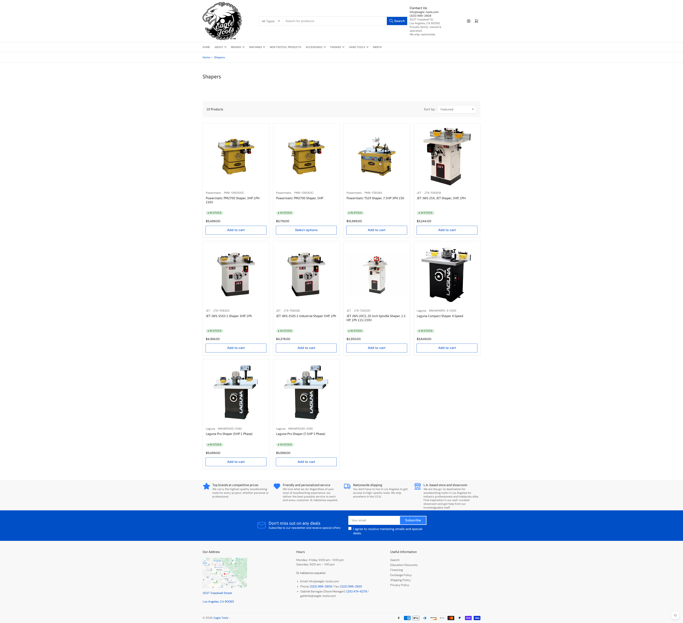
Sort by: (429, 109)
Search (394, 560)
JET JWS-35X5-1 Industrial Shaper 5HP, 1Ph (306, 316)
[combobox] (345, 21)
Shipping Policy (400, 580)
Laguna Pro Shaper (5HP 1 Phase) (229, 434)
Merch (377, 47)
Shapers (219, 57)
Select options (306, 230)
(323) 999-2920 (351, 586)
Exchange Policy (401, 575)
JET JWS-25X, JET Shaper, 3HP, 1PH (441, 198)
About (219, 47)
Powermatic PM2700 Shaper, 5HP (299, 198)
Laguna (421, 310)
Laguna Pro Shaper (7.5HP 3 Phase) (300, 434)
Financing (396, 570)
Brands (236, 47)
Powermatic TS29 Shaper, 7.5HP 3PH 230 (375, 198)
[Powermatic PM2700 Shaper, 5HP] (306, 156)
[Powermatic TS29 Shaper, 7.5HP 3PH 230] (376, 156)
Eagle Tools (221, 618)
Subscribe (413, 520)
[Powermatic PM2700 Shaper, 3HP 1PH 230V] (236, 156)
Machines (255, 47)
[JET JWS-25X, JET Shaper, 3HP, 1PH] (447, 156)
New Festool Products (285, 47)
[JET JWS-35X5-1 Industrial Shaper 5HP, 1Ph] (306, 274)
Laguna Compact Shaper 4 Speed (440, 316)
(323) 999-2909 (420, 16)
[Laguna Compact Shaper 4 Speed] (447, 274)
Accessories (314, 47)
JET (419, 193)
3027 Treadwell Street (217, 593)
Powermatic (213, 193)
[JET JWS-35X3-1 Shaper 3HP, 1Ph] (236, 274)
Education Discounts (403, 565)
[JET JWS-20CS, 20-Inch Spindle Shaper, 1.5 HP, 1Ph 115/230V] (376, 274)
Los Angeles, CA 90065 (218, 601)
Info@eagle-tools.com (424, 12)
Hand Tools (357, 47)
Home (206, 47)
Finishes (335, 47)
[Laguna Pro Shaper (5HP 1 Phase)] (236, 392)
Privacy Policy (399, 585)
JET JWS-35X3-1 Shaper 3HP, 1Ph (229, 316)
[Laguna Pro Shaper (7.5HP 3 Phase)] (306, 392)
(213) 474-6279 (356, 591)
